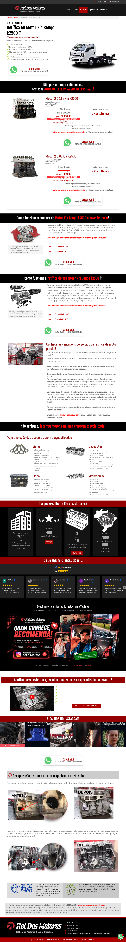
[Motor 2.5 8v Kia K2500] (24, 167)
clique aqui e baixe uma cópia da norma (91, 905)
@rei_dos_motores (77, 665)
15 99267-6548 (114, 2)
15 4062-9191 (101, 2)
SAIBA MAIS (77, 553)
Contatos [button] (103, 9)
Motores (83, 9)
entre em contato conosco (69, 415)
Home (68, 9)
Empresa (75, 9)
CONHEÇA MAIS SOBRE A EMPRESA (86, 705)
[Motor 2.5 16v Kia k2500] (24, 109)
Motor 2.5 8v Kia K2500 (58, 251)
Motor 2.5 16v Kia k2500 (58, 246)
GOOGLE (49, 542)
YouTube (88, 665)
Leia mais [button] (5, 595)
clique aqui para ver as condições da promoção (69, 132)
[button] (1, 587)
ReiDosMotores (72, 931)
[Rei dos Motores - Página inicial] (30, 11)
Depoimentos (93, 9)
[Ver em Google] (4, 581)
